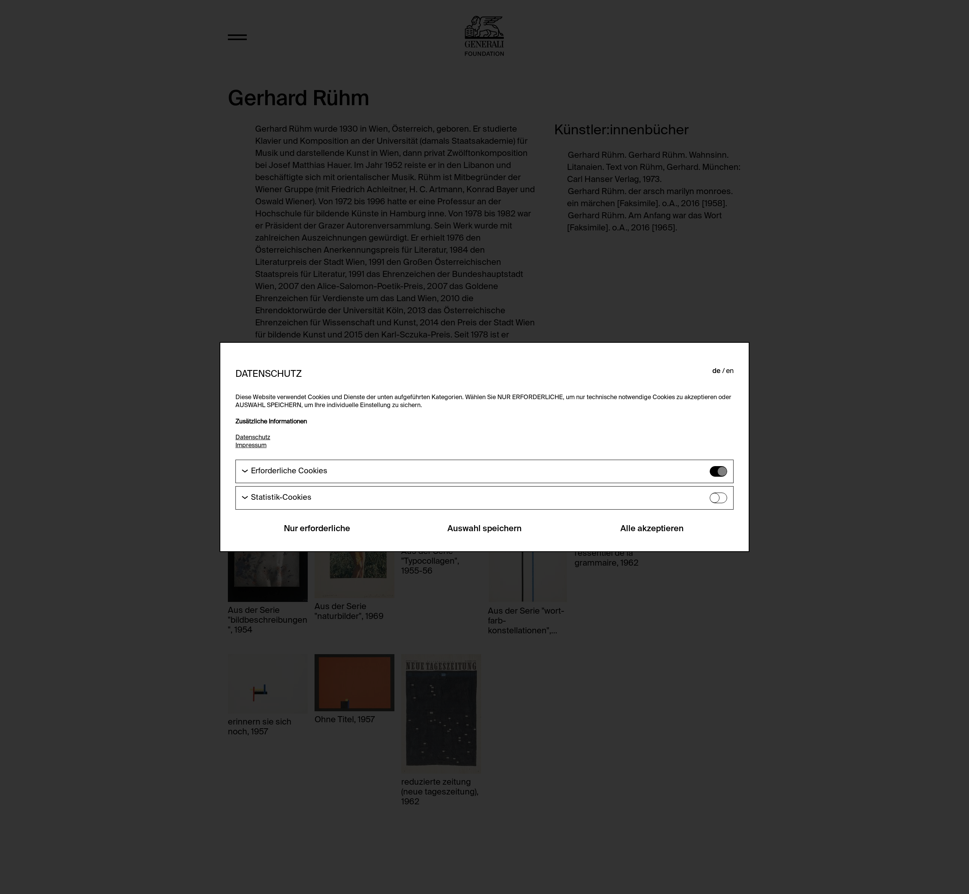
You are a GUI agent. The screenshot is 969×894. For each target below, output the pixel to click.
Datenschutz (252, 438)
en (730, 371)
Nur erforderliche (317, 529)
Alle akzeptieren (652, 529)
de (716, 371)
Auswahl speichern (484, 529)
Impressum (250, 446)
